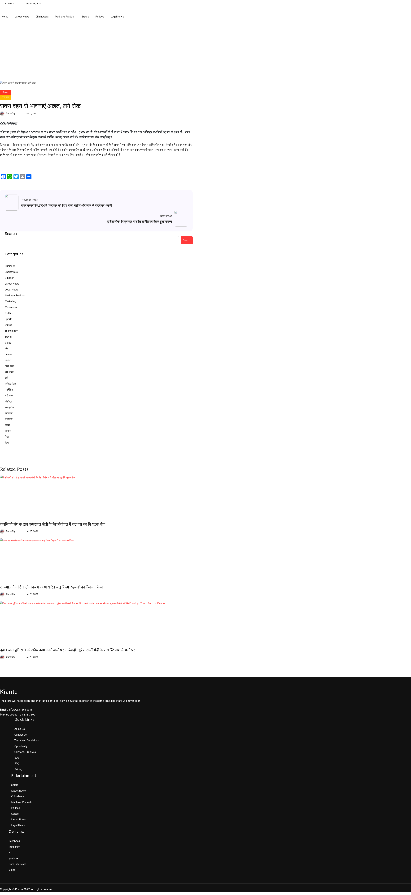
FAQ (16, 763)
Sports (8, 319)
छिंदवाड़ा (5, 92)
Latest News (22, 16)
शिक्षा (7, 436)
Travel (8, 336)
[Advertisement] (205, 50)
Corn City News (17, 864)
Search (11, 233)
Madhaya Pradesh (65, 16)
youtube (13, 858)
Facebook (14, 841)
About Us (19, 728)
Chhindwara (42, 16)
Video (8, 342)
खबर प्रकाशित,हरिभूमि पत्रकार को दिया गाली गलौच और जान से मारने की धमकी (66, 205)
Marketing (10, 301)
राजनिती (9, 419)
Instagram (14, 846)
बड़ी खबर (9, 395)
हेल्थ (7, 442)
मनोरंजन (9, 413)
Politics (99, 16)
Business (10, 266)
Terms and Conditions (26, 740)
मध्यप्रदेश (9, 407)
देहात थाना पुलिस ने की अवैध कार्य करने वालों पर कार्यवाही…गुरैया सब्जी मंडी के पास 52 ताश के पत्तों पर (67, 650)
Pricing (18, 769)
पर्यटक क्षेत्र (10, 383)
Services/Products (25, 752)
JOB (16, 757)
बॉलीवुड (8, 401)
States (85, 16)
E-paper (9, 277)
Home (5, 16)
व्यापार (8, 430)
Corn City (10, 113)
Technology (11, 330)
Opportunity (20, 746)
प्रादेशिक (9, 389)
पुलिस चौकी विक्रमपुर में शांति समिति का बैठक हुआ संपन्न (139, 221)
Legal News (117, 16)
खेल (7, 348)
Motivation (11, 307)
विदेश (7, 425)
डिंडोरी (8, 360)
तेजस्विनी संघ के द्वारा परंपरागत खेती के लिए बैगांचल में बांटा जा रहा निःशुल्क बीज (52, 524)
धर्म (6, 377)
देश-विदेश (9, 372)
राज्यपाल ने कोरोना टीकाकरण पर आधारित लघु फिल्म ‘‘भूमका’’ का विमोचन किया (51, 587)
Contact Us (20, 734)
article (14, 784)
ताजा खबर (5, 97)
